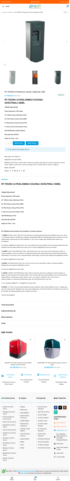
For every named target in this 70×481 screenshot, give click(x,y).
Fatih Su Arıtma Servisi (9, 430)
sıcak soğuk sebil (31, 164)
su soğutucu (55, 164)
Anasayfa (4, 12)
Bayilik (22, 442)
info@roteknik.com (61, 430)
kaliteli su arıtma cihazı (15, 164)
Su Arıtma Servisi (9, 398)
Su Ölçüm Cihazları (43, 444)
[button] (3, 41)
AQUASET (12, 167)
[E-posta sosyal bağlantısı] (15, 171)
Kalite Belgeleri (24, 412)
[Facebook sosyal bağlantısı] (61, 2)
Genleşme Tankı (42, 420)
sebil (24, 164)
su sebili (48, 164)
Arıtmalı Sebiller (16, 159)
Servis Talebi (35, 1)
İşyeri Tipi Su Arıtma (43, 412)
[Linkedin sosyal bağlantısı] (19, 171)
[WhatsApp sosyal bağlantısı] (67, 2)
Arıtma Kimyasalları (43, 442)
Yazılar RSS (59, 453)
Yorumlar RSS (60, 457)
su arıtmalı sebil (41, 164)
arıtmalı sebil (22, 162)
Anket (22, 444)
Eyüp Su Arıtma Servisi (9, 422)
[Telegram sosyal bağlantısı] (24, 171)
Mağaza (10, 12)
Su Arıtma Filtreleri (43, 417)
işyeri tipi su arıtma (47, 162)
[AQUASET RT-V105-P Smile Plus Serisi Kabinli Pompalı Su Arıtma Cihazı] (18, 349)
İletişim (22, 448)
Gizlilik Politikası (25, 420)
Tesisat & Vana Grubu (44, 448)
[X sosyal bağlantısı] (63, 2)
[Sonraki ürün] (67, 12)
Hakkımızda (23, 409)
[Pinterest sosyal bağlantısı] (17, 171)
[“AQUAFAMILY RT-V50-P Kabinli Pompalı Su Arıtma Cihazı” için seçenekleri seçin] (64, 339)
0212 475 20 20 (6, 1)
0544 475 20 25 (61, 426)
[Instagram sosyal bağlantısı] (65, 2)
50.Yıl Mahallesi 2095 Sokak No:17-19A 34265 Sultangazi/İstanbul (62, 437)
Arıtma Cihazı (14, 162)
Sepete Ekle (19, 143)
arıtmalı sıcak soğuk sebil (34, 162)
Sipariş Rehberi (24, 439)
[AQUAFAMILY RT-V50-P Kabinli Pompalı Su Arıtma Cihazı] (52, 349)
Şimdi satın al (32, 143)
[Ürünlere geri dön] (65, 12)
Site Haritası (59, 443)
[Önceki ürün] (63, 12)
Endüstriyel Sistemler (44, 439)
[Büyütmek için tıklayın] (5, 65)
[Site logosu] (35, 6)
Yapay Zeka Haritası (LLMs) (62, 448)
